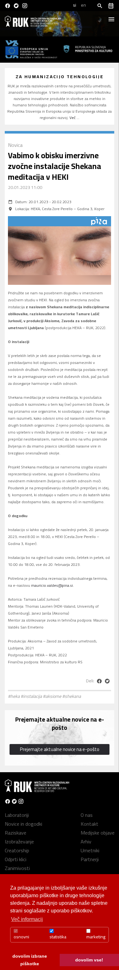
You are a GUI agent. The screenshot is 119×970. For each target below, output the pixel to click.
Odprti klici (15, 859)
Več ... (74, 117)
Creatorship (17, 850)
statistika (58, 937)
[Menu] (111, 17)
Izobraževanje (19, 841)
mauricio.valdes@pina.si (52, 585)
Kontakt (89, 824)
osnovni (21, 937)
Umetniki (90, 850)
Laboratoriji (17, 815)
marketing (95, 937)
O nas (87, 815)
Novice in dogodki (23, 824)
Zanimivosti (17, 868)
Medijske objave (98, 832)
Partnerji (90, 859)
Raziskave (15, 832)
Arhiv (86, 841)
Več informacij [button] (27, 919)
